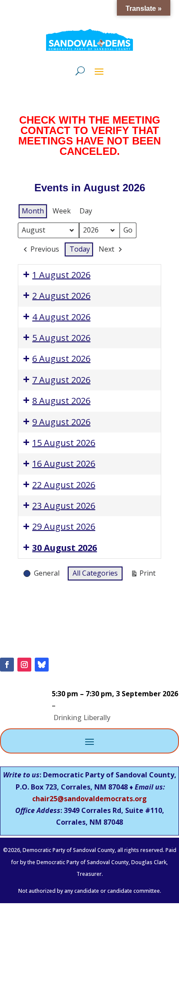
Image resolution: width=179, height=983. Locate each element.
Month (33, 211)
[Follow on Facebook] (7, 665)
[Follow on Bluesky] (42, 665)
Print (143, 574)
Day (86, 211)
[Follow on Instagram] (24, 665)
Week (62, 211)
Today (80, 249)
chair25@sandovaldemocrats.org (89, 798)
